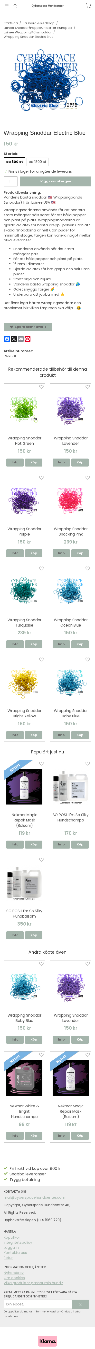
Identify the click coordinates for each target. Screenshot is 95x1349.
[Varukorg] (88, 5)
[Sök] (15, 6)
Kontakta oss (15, 1252)
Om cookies (14, 1277)
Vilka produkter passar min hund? (33, 1282)
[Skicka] (80, 1304)
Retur (8, 1257)
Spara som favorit (29, 326)
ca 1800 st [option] (37, 161)
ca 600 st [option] (14, 161)
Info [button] (15, 462)
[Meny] (6, 5)
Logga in (11, 1247)
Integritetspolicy (18, 1242)
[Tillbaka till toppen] (84, 1338)
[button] (33, 463)
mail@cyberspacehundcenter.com (34, 1197)
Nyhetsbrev (14, 1272)
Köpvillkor (12, 1237)
